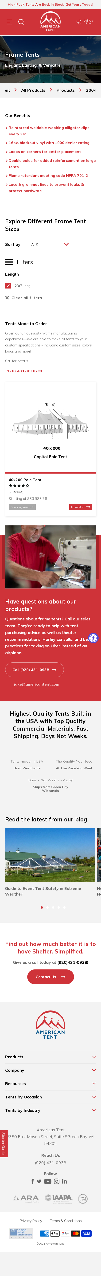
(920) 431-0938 (21, 370)
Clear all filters (27, 298)
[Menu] (9, 22)
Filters (23, 262)
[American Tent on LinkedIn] (64, 1182)
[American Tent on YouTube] (47, 1182)
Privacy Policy (30, 1220)
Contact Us (46, 976)
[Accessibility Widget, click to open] (93, 638)
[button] (50, 489)
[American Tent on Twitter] (39, 1182)
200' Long (22, 285)
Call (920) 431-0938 (31, 669)
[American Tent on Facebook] (32, 1182)
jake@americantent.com (36, 684)
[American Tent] (50, 22)
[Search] (21, 22)
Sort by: (13, 244)
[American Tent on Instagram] (56, 1182)
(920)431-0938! (72, 962)
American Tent (55, 1243)
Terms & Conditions (66, 1220)
